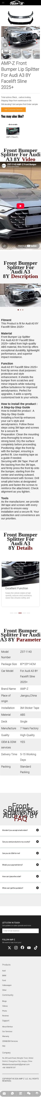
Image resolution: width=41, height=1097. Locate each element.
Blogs (4, 1001)
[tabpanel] (20, 295)
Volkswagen (7, 985)
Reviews (5, 1016)
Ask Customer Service (13, 110)
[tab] (18, 309)
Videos (5, 1006)
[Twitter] (9, 948)
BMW (4, 976)
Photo (4, 1011)
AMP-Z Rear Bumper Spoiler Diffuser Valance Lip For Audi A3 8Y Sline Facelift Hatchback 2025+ (12, 137)
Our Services (7, 1031)
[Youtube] (29, 948)
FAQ (3, 1046)
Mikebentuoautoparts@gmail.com (16, 1064)
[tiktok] (35, 948)
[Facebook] (22, 948)
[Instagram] (16, 948)
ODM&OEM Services (10, 1041)
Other (4, 990)
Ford (4, 980)
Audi (4, 971)
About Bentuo (7, 1027)
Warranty (5, 1036)
